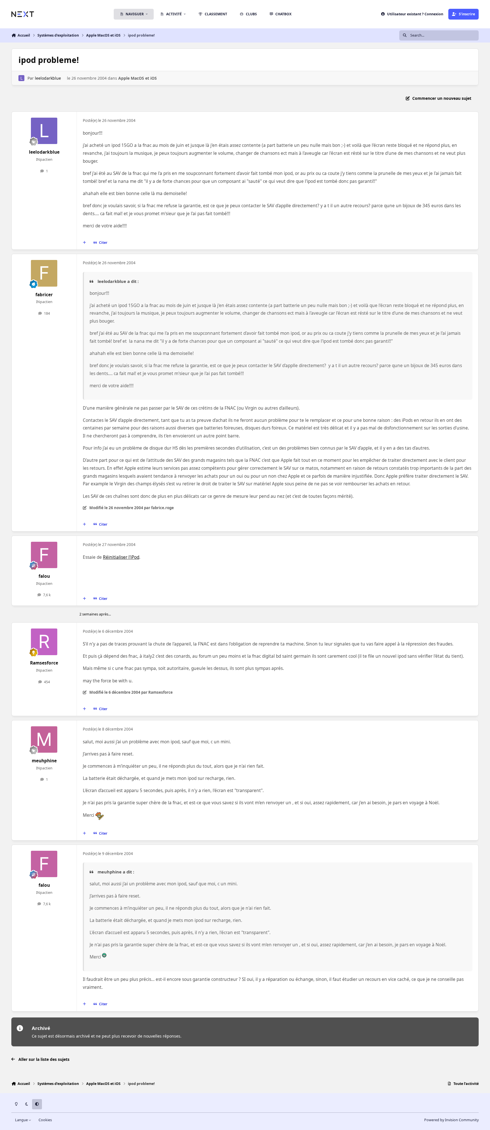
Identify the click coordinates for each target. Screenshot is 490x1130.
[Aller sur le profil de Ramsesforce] (44, 642)
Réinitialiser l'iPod (121, 557)
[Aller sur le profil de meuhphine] (44, 739)
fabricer (44, 295)
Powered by (451, 1120)
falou (44, 576)
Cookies (45, 1120)
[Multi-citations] (84, 242)
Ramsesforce (44, 663)
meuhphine (44, 761)
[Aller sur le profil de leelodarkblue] (21, 78)
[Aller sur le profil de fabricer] (44, 273)
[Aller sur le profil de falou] (44, 555)
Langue (22, 1120)
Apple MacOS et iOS (137, 78)
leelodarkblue (48, 78)
